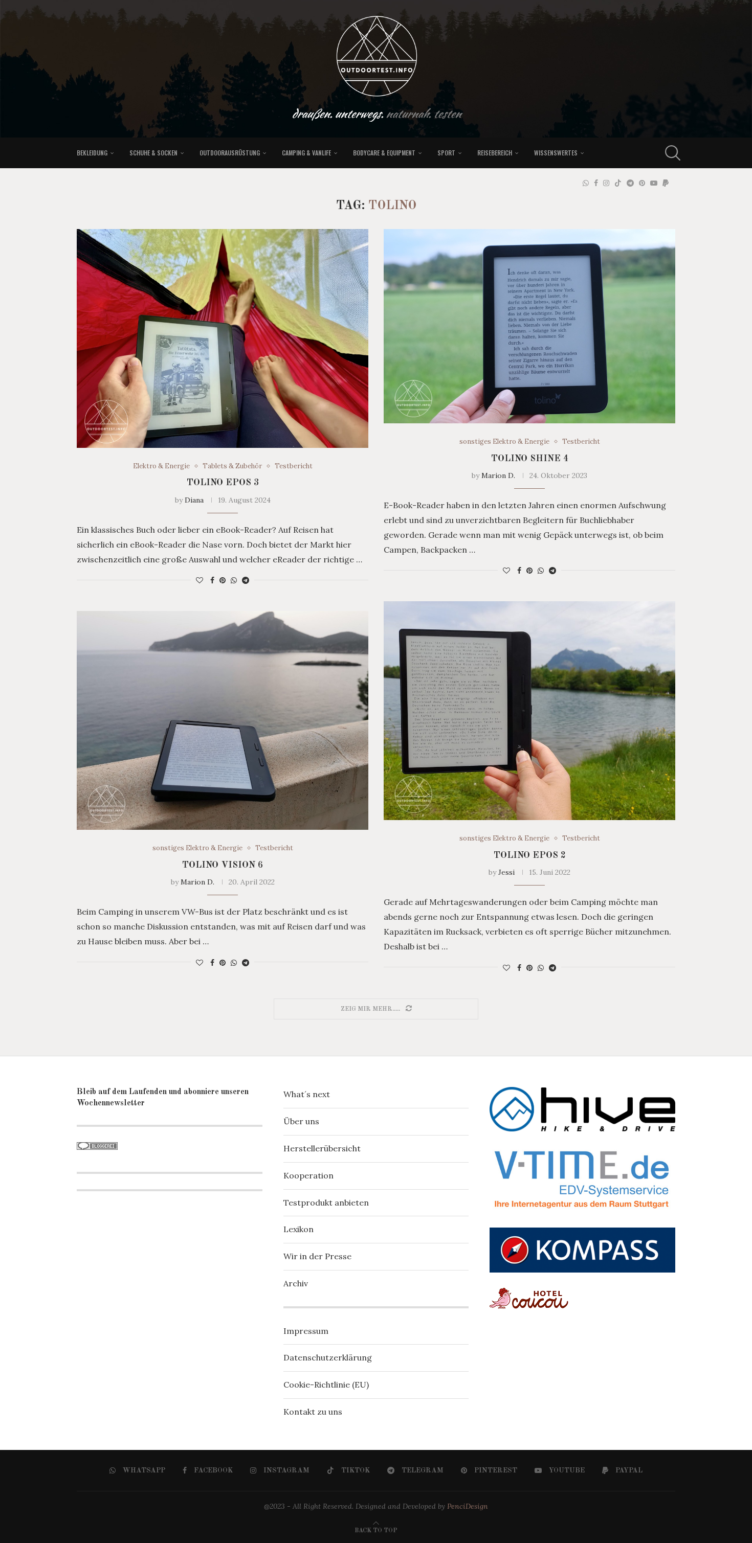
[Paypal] (665, 183)
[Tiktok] (618, 183)
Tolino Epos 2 (530, 855)
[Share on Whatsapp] (234, 580)
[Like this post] (199, 580)
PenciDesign (467, 1506)
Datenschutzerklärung (327, 1357)
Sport (446, 152)
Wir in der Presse (317, 1256)
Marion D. (498, 475)
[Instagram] (606, 183)
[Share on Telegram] (245, 580)
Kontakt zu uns (312, 1411)
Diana (194, 500)
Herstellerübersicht (322, 1148)
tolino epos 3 (223, 482)
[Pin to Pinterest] (222, 580)
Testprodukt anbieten (326, 1202)
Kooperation (308, 1175)
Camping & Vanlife (306, 152)
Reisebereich (494, 152)
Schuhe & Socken (153, 152)
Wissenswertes (556, 152)
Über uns (301, 1121)
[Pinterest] (642, 183)
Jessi (506, 872)
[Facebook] (596, 183)
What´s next (306, 1094)
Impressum (305, 1331)
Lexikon (298, 1229)
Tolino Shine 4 (529, 458)
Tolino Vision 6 (222, 865)
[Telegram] (630, 183)
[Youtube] (653, 183)
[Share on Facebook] (212, 580)
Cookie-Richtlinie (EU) (326, 1384)
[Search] (670, 153)
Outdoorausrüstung (230, 152)
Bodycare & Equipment (384, 152)
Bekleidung (92, 152)
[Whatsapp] (586, 183)
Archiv (295, 1283)
